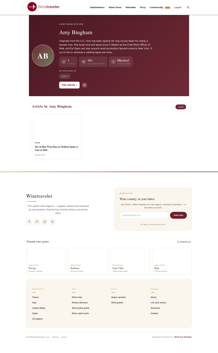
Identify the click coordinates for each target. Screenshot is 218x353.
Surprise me (184, 242)
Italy (34, 302)
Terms (64, 337)
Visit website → (69, 85)
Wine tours (77, 297)
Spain (35, 313)
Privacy (55, 337)
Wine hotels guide (80, 308)
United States (38, 308)
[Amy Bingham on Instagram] (84, 85)
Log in (177, 7)
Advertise (155, 308)
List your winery (158, 302)
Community (159, 7)
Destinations (97, 7)
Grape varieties (118, 297)
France (35, 297)
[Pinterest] (52, 222)
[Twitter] (37, 222)
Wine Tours (115, 7)
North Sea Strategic (183, 337)
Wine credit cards (80, 313)
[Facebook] (29, 222)
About (153, 297)
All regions (37, 318)
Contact (154, 313)
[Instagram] (45, 222)
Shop (143, 7)
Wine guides (117, 302)
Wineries (131, 7)
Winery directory (80, 302)
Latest (181, 107)
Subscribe (178, 215)
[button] (188, 7)
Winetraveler (39, 195)
